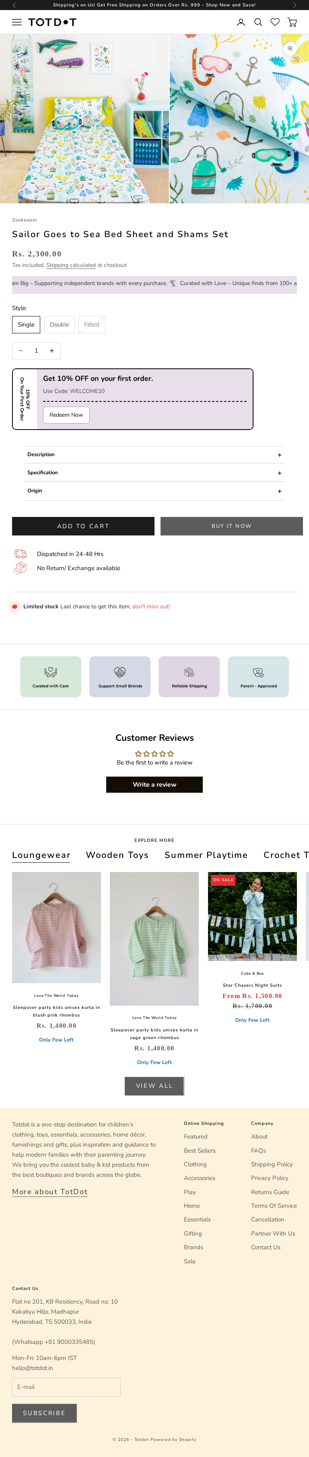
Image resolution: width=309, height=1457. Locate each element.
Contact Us (265, 1247)
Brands (193, 1247)
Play (190, 1192)
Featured (196, 1137)
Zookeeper (24, 220)
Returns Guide (270, 1192)
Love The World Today (56, 995)
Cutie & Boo (252, 973)
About (259, 1137)
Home (192, 1206)
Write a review (155, 784)
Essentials (197, 1219)
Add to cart (83, 526)
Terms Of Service (274, 1206)
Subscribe (44, 1413)
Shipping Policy (272, 1164)
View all (154, 1086)
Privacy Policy (269, 1178)
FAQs (258, 1151)
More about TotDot (50, 1191)
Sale (190, 1261)
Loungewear (41, 855)
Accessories (199, 1178)
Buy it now (232, 526)
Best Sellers (200, 1151)
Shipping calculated (71, 265)
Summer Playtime (207, 855)
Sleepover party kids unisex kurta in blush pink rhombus (56, 1011)
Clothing (195, 1164)
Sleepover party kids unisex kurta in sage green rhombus (154, 1034)
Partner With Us (273, 1234)
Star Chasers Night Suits (252, 985)
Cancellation (267, 1219)
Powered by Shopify (173, 1440)
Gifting (193, 1234)
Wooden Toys (117, 855)
